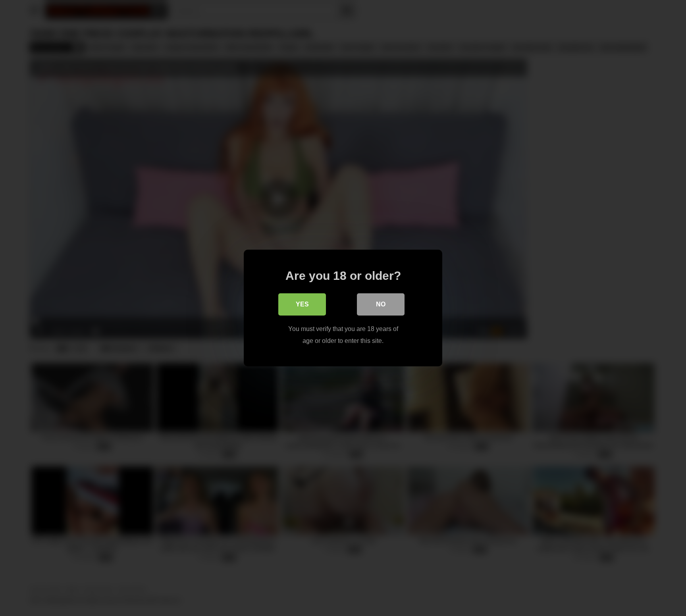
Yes (302, 304)
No (380, 304)
